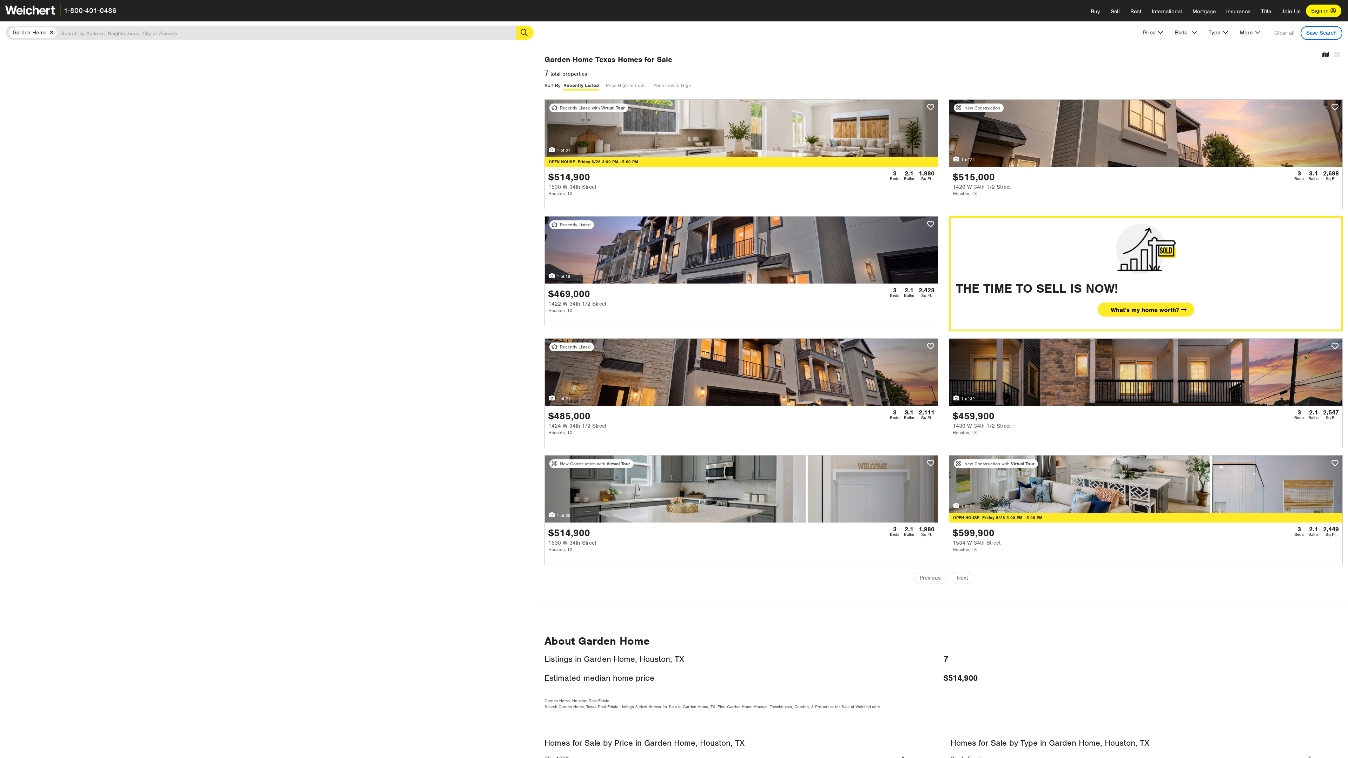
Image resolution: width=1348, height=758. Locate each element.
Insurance (1238, 11)
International (1167, 11)
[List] (1337, 55)
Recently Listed (581, 85)
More (1246, 32)
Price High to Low (625, 85)
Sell (1115, 11)
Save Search (1321, 32)
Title (1266, 11)
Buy (1095, 11)
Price (1149, 32)
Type (1214, 32)
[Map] (1326, 55)
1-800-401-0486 (90, 10)
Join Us (1291, 11)
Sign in (1320, 10)
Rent (1135, 11)
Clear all (1284, 32)
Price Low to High (672, 85)
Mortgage (1204, 11)
